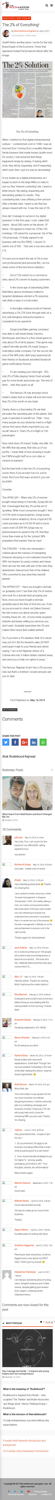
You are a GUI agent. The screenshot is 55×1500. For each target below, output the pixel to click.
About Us (32, 1494)
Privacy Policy (40, 1491)
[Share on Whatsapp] (43, 742)
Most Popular (23, 18)
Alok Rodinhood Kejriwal (25, 31)
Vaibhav (18, 1130)
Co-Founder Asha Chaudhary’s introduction (25, 1451)
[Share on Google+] (24, 742)
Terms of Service (16, 1494)
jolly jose (19, 837)
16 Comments (17, 35)
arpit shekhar (21, 947)
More (48, 1323)
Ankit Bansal (21, 1084)
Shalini (18, 880)
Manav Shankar (22, 1037)
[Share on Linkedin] (33, 742)
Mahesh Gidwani (22, 1183)
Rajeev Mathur (22, 1230)
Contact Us (46, 1494)
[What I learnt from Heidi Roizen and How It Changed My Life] (27, 809)
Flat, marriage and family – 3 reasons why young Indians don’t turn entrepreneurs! (25, 1372)
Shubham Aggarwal (24, 1245)
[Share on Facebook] (15, 742)
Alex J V (18, 976)
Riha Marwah (21, 994)
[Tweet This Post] (5, 742)
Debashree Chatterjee (25, 1272)
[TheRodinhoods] (15, 9)
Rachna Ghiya (21, 1055)
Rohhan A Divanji (23, 864)
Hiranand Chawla (23, 1020)
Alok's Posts (9, 18)
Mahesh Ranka (22, 1201)
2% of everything (9, 710)
